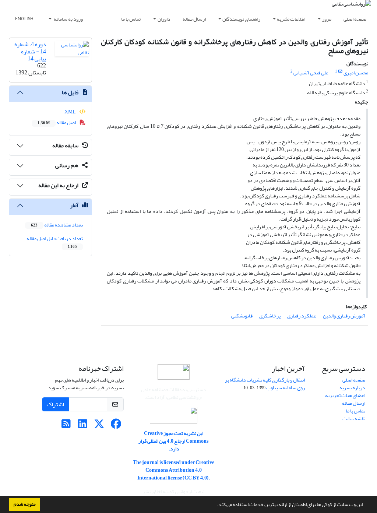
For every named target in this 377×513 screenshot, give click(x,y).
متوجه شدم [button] (25, 504)
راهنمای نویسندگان (241, 19)
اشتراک (55, 404)
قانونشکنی (242, 316)
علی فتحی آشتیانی (310, 73)
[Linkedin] (83, 426)
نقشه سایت (353, 419)
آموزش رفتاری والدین (344, 316)
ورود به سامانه (68, 19)
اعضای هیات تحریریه (345, 395)
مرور (326, 19)
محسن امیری (355, 73)
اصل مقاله (57, 122)
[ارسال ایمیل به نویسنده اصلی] (340, 71)
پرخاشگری (270, 316)
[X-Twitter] (99, 426)
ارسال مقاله (194, 19)
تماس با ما (131, 19)
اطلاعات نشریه (291, 19)
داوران (164, 19)
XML (70, 112)
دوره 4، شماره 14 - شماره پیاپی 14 (30, 51)
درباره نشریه (352, 388)
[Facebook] (116, 426)
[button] (215, 505)
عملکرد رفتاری (301, 316)
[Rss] (66, 426)
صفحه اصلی (354, 19)
